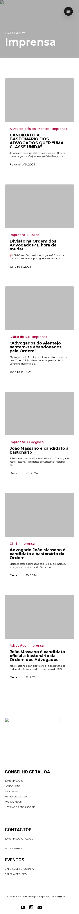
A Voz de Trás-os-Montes (30, 129)
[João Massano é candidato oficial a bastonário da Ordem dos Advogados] (39, 617)
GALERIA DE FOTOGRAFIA (19, 869)
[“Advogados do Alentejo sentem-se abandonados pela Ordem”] (39, 308)
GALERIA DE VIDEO (16, 874)
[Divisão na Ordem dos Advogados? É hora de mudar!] (39, 206)
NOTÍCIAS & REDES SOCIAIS (20, 807)
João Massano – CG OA (19, 838)
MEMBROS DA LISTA (16, 796)
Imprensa (59, 129)
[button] (68, 11)
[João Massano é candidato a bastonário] (39, 413)
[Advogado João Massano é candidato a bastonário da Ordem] (39, 515)
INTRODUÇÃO (12, 786)
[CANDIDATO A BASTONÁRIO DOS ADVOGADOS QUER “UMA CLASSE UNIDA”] (39, 100)
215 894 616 (16, 848)
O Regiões (35, 442)
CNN (13, 544)
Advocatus (18, 645)
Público (33, 235)
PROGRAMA (11, 791)
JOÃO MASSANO (14, 781)
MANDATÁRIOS (13, 801)
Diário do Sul (20, 337)
